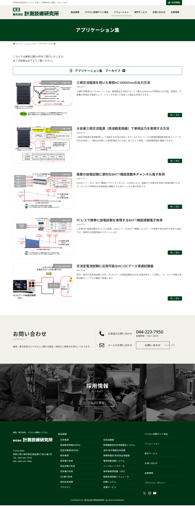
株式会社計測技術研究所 (94, 500)
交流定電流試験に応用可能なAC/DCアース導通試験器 (114, 266)
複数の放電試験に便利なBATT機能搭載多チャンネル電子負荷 (120, 174)
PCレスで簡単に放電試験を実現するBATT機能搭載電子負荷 (119, 220)
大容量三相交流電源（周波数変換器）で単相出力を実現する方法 (122, 128)
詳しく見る (174, 115)
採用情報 (176, 2)
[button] (97, 70)
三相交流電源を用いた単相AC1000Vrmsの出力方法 (113, 82)
